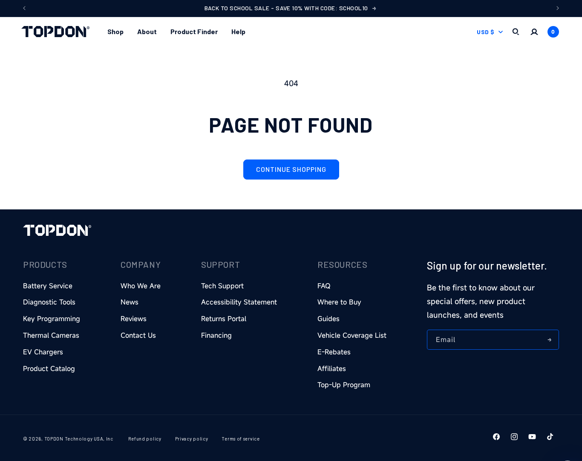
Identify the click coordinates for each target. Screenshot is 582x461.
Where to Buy (339, 302)
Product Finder (194, 31)
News (129, 302)
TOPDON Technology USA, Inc (78, 438)
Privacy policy (191, 438)
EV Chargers (43, 352)
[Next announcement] (557, 8)
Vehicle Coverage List (351, 335)
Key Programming (51, 318)
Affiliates (331, 368)
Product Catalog (49, 368)
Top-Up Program (343, 384)
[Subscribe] (549, 340)
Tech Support (222, 285)
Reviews (134, 318)
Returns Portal (223, 318)
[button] (115, 31)
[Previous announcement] (24, 8)
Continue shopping (291, 169)
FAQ (324, 285)
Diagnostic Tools (49, 302)
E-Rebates (334, 352)
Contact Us (138, 335)
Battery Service (47, 285)
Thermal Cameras (51, 335)
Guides (328, 318)
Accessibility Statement (239, 302)
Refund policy (144, 438)
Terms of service (240, 438)
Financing (216, 335)
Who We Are (141, 285)
